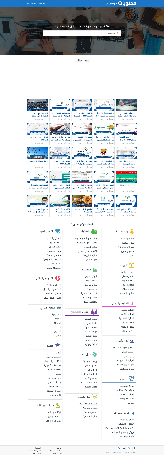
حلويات (131, 255)
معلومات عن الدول (89, 382)
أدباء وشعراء (128, 280)
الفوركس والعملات (125, 364)
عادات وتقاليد (91, 378)
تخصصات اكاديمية (52, 365)
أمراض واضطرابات (52, 238)
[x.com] (129, 448)
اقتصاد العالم (127, 351)
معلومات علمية (90, 416)
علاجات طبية (55, 242)
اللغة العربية (55, 386)
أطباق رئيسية (127, 238)
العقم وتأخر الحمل (52, 289)
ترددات (131, 402)
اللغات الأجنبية (54, 390)
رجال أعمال (129, 356)
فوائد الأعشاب (91, 246)
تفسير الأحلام (91, 318)
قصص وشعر (128, 284)
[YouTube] (124, 448)
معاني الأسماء (127, 293)
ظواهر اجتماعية (90, 331)
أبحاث (58, 352)
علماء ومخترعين (90, 407)
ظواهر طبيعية (91, 412)
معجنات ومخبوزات (126, 247)
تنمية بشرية (92, 335)
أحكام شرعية (91, 284)
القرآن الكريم (91, 276)
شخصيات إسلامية (89, 293)
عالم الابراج (92, 323)
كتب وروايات (128, 289)
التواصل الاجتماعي (125, 394)
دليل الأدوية (55, 250)
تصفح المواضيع (32, 3)
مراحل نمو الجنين (53, 293)
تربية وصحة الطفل (52, 297)
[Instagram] (118, 448)
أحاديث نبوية (92, 280)
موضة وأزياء (128, 322)
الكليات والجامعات (52, 361)
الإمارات (57, 322)
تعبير (58, 373)
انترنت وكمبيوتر (127, 385)
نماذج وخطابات (127, 368)
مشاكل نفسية (54, 255)
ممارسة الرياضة (90, 255)
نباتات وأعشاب (54, 412)
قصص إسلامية (90, 297)
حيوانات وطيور (54, 416)
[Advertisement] (82, 80)
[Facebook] (134, 448)
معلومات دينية (91, 301)
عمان (58, 335)
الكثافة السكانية (89, 374)
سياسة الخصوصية (56, 450)
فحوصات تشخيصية (52, 259)
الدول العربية (91, 386)
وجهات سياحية (90, 361)
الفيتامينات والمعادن (88, 251)
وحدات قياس (54, 382)
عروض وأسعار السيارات (123, 432)
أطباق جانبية (128, 242)
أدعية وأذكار (92, 289)
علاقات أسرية (91, 327)
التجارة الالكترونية (125, 360)
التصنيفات (41, 3)
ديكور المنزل (128, 331)
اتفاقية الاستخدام (35, 450)
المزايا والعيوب (127, 419)
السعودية (56, 314)
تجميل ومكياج (127, 326)
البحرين (57, 331)
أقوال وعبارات (127, 272)
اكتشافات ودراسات (88, 403)
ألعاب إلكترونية (127, 398)
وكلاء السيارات (127, 436)
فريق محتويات (57, 453)
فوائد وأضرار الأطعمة (87, 242)
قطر (59, 327)
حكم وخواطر (128, 276)
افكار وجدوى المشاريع (123, 347)
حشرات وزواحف (53, 420)
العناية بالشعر (127, 314)
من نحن (59, 448)
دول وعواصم (91, 365)
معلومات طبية (54, 267)
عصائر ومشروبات (126, 251)
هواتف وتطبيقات (125, 390)
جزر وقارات (92, 369)
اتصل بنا (38, 448)
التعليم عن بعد (53, 356)
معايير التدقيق (36, 453)
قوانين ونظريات (53, 378)
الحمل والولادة (54, 285)
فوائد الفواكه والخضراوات (85, 238)
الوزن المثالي (91, 259)
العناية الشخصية (126, 318)
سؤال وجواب (91, 340)
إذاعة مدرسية (54, 369)
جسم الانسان (54, 263)
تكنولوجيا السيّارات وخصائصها (119, 428)
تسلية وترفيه (91, 344)
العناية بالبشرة (127, 309)
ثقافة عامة (55, 395)
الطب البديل (55, 246)
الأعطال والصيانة (126, 423)
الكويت (57, 318)
